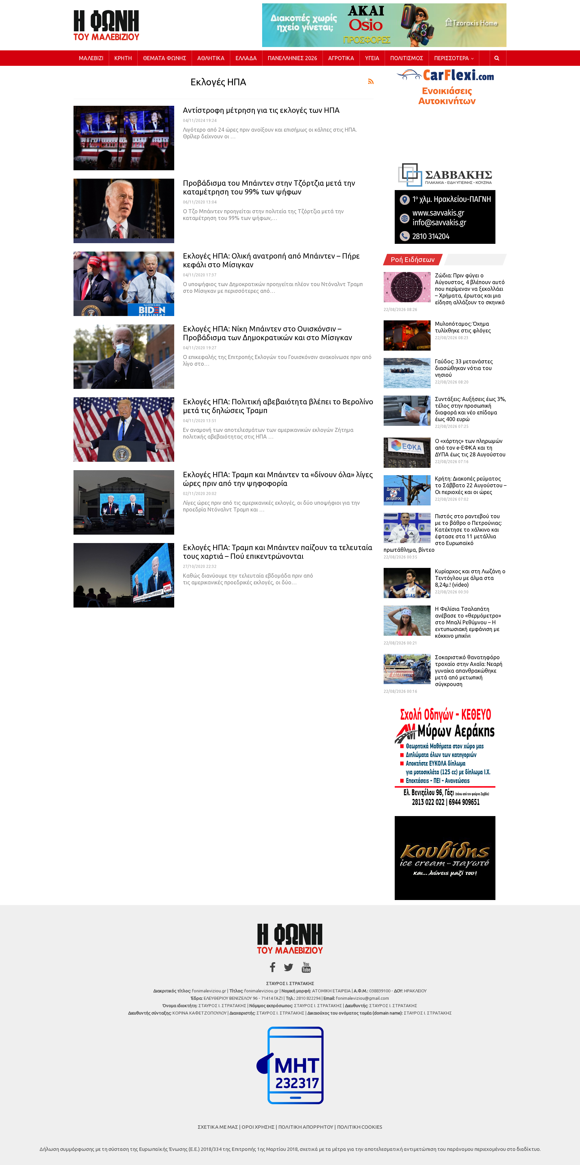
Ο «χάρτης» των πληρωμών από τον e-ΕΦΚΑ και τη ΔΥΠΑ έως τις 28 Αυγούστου (470, 447)
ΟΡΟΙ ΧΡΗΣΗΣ (258, 1127)
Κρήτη (123, 58)
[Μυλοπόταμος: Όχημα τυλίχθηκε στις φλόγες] (407, 335)
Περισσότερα (451, 58)
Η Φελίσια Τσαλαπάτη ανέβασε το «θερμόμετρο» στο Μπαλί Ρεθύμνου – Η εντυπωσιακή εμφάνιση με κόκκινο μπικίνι (468, 622)
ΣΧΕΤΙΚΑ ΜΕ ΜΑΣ (218, 1127)
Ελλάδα (246, 58)
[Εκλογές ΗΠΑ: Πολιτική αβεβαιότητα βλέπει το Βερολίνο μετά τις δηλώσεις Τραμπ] (124, 429)
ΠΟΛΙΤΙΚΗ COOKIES (359, 1127)
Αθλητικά (211, 58)
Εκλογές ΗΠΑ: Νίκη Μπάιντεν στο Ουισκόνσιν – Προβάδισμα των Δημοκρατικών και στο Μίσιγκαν (267, 333)
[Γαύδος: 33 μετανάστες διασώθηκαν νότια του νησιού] (407, 373)
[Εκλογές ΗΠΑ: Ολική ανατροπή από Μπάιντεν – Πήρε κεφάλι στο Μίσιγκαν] (124, 284)
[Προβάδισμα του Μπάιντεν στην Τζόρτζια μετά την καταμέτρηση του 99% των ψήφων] (124, 211)
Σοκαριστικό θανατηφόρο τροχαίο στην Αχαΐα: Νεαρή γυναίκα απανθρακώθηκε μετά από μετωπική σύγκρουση (468, 670)
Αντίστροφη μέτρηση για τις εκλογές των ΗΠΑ (261, 110)
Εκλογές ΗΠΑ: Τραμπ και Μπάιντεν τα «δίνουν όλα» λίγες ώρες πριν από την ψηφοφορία (278, 478)
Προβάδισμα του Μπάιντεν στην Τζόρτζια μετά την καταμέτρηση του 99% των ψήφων (269, 187)
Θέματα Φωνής (164, 58)
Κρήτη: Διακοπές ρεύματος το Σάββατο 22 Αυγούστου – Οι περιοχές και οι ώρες (470, 485)
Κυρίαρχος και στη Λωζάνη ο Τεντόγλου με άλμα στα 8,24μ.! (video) (470, 578)
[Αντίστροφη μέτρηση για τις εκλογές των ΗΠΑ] (124, 138)
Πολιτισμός (406, 58)
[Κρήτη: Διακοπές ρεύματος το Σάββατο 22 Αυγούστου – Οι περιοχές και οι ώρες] (407, 490)
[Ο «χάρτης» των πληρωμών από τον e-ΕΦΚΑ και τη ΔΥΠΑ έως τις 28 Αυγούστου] (407, 453)
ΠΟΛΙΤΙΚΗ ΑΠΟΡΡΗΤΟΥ (305, 1127)
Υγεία (372, 58)
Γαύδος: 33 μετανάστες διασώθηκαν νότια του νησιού (464, 368)
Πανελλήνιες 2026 (292, 58)
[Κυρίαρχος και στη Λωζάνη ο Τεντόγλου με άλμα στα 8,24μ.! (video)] (407, 583)
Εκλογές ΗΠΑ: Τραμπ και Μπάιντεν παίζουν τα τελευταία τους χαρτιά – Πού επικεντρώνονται (277, 551)
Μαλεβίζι (91, 58)
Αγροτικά (341, 58)
